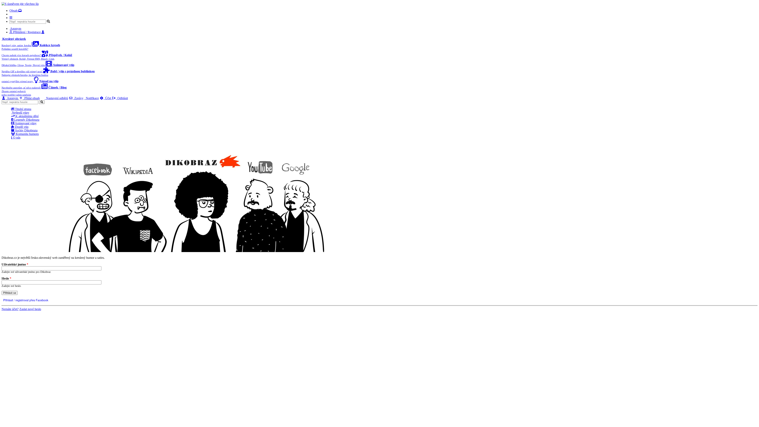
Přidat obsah (31, 98)
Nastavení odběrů (56, 98)
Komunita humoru (27, 134)
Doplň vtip (21, 126)
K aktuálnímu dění (27, 116)
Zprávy (78, 98)
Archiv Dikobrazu (26, 130)
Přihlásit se (9, 292)
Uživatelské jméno (15, 264)
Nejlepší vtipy (20, 112)
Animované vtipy (25, 123)
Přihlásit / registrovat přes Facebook (25, 300)
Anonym (12, 98)
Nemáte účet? (10, 309)
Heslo (6, 278)
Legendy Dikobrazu (26, 119)
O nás (16, 137)
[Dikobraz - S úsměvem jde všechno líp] (20, 4)
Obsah (13, 10)
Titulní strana (22, 109)
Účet (108, 98)
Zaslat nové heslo (30, 309)
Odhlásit (122, 98)
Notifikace (91, 98)
